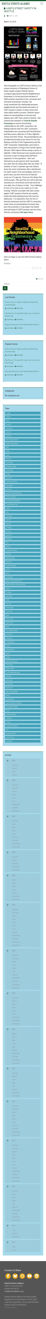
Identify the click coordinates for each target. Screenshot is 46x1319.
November (16, 844)
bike (7, 730)
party (7, 615)
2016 (13, 1101)
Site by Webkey (10, 1307)
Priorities (8, 592)
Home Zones (10, 607)
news (7, 420)
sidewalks (9, 718)
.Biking (8, 588)
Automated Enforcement (13, 501)
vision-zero (9, 428)
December (15, 811)
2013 (13, 1226)
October (15, 808)
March (14, 768)
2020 (13, 951)
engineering (9, 684)
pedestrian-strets (11, 733)
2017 (13, 1068)
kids (7, 543)
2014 (13, 1186)
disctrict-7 (9, 562)
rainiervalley (9, 470)
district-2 (8, 424)
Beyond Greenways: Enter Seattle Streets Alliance (22, 324)
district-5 (8, 520)
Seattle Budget (10, 558)
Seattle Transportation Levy (14, 493)
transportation (10, 649)
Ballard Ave (9, 688)
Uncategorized (10, 642)
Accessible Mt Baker (12, 707)
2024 (7, 573)
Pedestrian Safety (11, 714)
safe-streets (9, 485)
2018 (13, 1029)
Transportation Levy (12, 504)
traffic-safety (9, 462)
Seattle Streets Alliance (16, 3)
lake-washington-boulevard (14, 703)
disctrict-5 (9, 489)
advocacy (8, 527)
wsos (7, 455)
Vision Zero (9, 665)
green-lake (9, 596)
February (15, 788)
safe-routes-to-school (12, 440)
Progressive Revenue (12, 726)
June (14, 798)
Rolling (8, 546)
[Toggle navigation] (41, 3)
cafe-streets (9, 680)
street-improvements (12, 443)
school (8, 600)
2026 (13, 760)
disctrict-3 (9, 478)
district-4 (8, 459)
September (16, 804)
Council (8, 722)
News (7, 627)
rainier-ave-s (9, 634)
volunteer (8, 676)
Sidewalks (9, 539)
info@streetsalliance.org (13, 1291)
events (8, 653)
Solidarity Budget (11, 466)
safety (8, 451)
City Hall (8, 604)
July (13, 801)
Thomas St (9, 611)
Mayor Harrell (10, 668)
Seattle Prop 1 (10, 623)
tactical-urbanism (11, 497)
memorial (9, 516)
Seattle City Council (11, 661)
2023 (13, 852)
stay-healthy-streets (11, 630)
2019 (13, 993)
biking (8, 695)
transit (8, 646)
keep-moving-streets (12, 691)
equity (8, 710)
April (13, 772)
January (15, 765)
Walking (8, 554)
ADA (7, 512)
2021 (13, 905)
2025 (13, 780)
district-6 (8, 436)
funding (8, 531)
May (13, 795)
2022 (13, 875)
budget (8, 413)
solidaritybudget (11, 565)
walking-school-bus (11, 482)
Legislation (9, 741)
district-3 (8, 523)
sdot (7, 447)
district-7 (8, 432)
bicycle (8, 474)
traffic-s (8, 657)
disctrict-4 (9, 535)
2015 (13, 1140)
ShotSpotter (9, 577)
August (14, 775)
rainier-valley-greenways (13, 672)
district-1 (8, 569)
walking (8, 417)
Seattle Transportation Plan (14, 581)
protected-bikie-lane (11, 550)
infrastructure (10, 699)
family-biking (10, 737)
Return (7, 263)
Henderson (9, 638)
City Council (9, 619)
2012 (13, 1242)
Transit (8, 508)
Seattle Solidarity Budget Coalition (16, 585)
